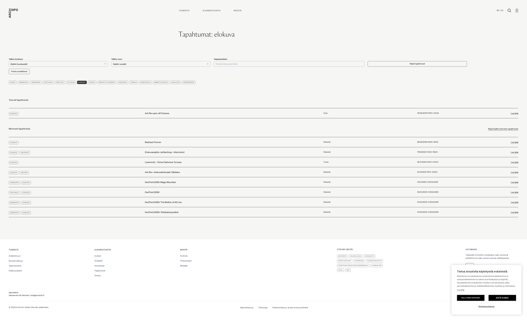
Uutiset (97, 256)
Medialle (184, 265)
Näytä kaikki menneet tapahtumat (503, 129)
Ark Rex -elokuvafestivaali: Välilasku (162, 172)
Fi (498, 10)
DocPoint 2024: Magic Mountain (160, 182)
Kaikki (13, 82)
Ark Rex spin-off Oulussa (157, 113)
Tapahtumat (99, 270)
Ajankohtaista (212, 10)
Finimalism (376, 265)
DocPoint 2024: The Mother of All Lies (163, 202)
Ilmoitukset (99, 265)
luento (92, 82)
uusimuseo (359, 261)
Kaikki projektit (15, 270)
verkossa (122, 82)
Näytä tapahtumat (417, 63)
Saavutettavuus (246, 307)
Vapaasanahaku (220, 59)
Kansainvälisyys (16, 261)
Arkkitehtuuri (15, 256)
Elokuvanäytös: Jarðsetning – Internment (164, 152)
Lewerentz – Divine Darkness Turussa (163, 162)
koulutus (176, 82)
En (502, 10)
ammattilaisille (161, 82)
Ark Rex (24, 173)
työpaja (133, 82)
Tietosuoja (262, 307)
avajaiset (25, 153)
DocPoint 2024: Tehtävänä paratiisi (162, 212)
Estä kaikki (502, 298)
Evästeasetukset (486, 306)
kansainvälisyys (374, 261)
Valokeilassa (355, 256)
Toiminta (184, 10)
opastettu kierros (107, 82)
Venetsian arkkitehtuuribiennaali (353, 265)
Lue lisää (514, 113)
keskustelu (146, 82)
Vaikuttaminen (15, 265)
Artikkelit (98, 261)
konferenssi (188, 82)
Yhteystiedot (186, 261)
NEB (347, 270)
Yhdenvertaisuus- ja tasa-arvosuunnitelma (290, 307)
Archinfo (184, 256)
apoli (340, 270)
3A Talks (71, 82)
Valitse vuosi (116, 59)
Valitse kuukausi (16, 59)
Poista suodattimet (19, 71)
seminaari (36, 82)
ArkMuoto (23, 82)
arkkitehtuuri (344, 261)
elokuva (82, 82)
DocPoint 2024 (152, 192)
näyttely (60, 82)
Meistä (238, 10)
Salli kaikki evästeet (470, 298)
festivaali (48, 82)
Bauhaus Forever (153, 142)
